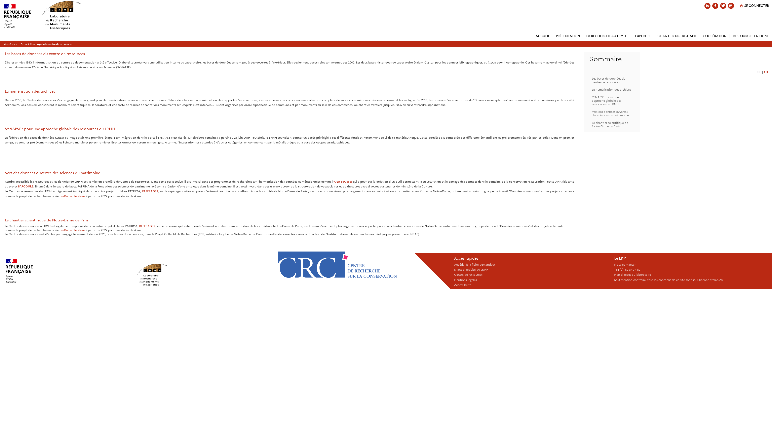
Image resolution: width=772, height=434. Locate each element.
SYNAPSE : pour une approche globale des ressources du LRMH (606, 100)
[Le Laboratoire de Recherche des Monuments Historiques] (202, 271)
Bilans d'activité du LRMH (471, 269)
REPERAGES (150, 191)
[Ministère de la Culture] (68, 271)
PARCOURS (25, 186)
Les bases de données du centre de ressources (608, 80)
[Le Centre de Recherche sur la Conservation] (337, 271)
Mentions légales (465, 280)
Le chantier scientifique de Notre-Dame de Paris (610, 124)
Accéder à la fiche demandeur (474, 264)
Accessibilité (462, 285)
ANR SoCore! (343, 181)
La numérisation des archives (611, 89)
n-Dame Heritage (73, 196)
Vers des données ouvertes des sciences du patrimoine (610, 113)
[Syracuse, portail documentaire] (61, 15)
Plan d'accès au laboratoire (632, 274)
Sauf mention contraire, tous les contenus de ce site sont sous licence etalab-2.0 (668, 280)
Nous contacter (624, 264)
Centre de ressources (468, 274)
